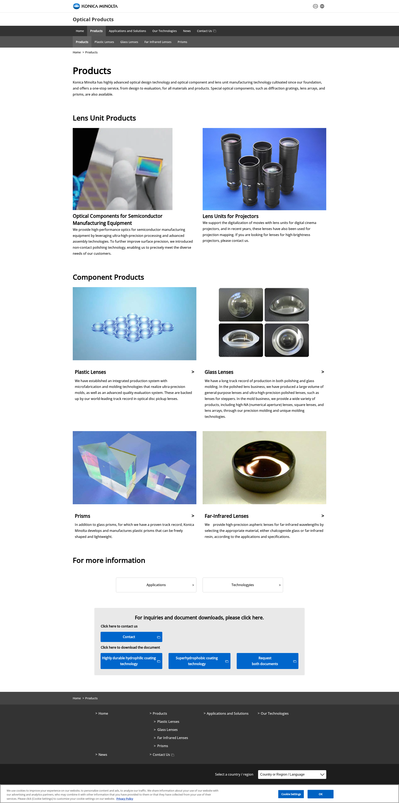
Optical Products (93, 19)
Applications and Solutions (127, 31)
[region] (199, 794)
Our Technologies (164, 31)
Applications (156, 585)
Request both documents (265, 661)
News (187, 31)
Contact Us (204, 31)
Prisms (182, 42)
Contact (129, 637)
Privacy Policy (124, 799)
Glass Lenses (129, 42)
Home (80, 31)
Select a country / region (234, 774)
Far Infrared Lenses (157, 42)
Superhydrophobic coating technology (197, 661)
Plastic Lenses (104, 42)
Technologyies (243, 585)
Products (96, 31)
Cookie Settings (291, 794)
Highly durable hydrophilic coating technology (129, 661)
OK (321, 794)
